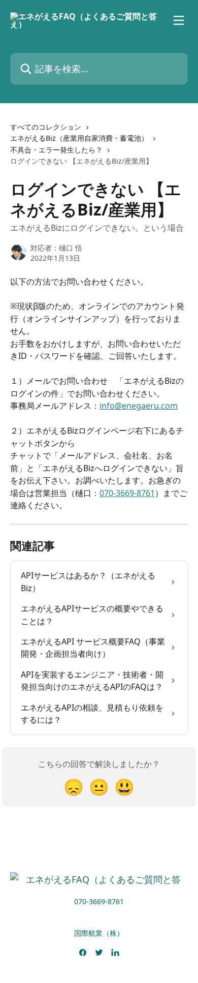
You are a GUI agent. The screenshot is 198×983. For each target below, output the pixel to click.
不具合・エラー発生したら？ (56, 150)
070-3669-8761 (127, 493)
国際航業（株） (99, 933)
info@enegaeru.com (139, 405)
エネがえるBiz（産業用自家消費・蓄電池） (79, 138)
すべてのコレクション (45, 127)
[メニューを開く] (179, 20)
